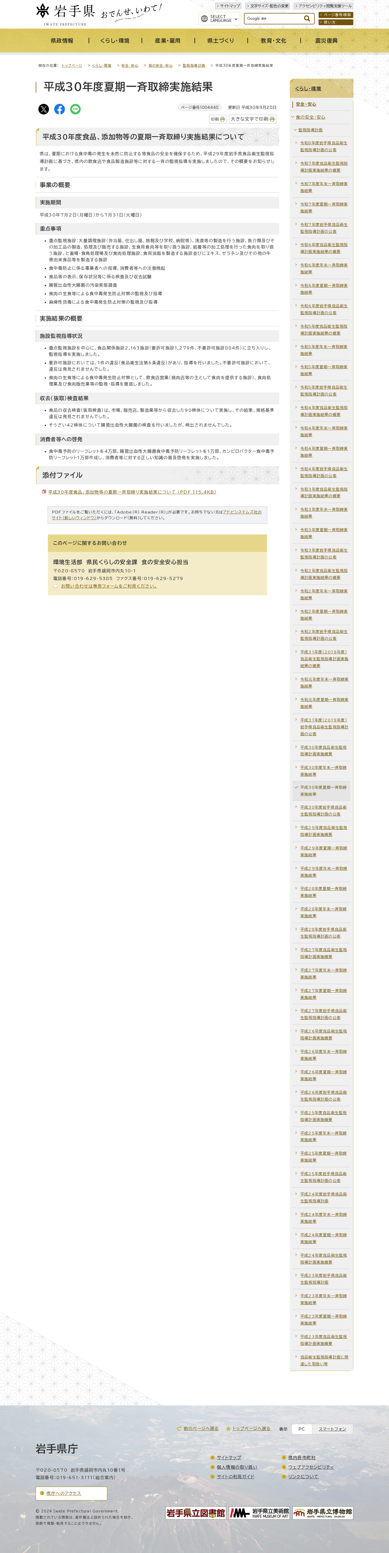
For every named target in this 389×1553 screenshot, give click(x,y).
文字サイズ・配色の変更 (269, 6)
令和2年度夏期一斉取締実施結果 (324, 614)
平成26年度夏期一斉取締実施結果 (323, 1075)
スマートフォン (332, 1429)
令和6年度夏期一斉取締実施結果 (324, 289)
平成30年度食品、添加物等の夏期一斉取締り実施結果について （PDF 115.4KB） (132, 492)
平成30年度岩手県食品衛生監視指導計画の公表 (323, 810)
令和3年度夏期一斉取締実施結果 (324, 533)
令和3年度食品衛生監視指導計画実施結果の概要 (324, 492)
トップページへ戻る (252, 1428)
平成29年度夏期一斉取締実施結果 (323, 851)
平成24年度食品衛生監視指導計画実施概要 (323, 1258)
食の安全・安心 (160, 65)
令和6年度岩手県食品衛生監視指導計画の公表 (324, 309)
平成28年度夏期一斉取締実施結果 (323, 892)
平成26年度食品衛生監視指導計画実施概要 (323, 1034)
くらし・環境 (101, 65)
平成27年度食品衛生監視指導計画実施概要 (323, 953)
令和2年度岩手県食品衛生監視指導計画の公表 (324, 635)
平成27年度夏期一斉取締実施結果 (323, 994)
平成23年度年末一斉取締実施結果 (323, 1299)
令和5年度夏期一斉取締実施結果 (323, 370)
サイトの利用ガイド (235, 1477)
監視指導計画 (194, 65)
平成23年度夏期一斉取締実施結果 (323, 1319)
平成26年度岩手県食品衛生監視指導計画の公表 (323, 1095)
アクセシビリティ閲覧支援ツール (325, 6)
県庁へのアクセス (64, 1493)
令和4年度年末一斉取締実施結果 (324, 431)
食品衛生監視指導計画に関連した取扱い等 (324, 1360)
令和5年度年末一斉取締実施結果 (323, 350)
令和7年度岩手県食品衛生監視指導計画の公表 (324, 228)
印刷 (215, 119)
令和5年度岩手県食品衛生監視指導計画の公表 (323, 390)
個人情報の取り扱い (237, 1467)
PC (301, 1429)
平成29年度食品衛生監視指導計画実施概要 (323, 831)
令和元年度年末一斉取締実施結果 (324, 682)
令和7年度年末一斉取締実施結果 (324, 187)
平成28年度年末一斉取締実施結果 (323, 912)
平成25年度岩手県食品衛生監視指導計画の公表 (323, 1177)
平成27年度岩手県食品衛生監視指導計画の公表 (323, 1014)
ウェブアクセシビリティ (311, 1467)
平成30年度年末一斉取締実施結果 (323, 771)
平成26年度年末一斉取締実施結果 (323, 1055)
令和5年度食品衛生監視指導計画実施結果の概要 (323, 329)
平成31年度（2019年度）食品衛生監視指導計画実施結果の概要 (324, 659)
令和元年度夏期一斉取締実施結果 (324, 703)
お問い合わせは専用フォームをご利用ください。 (109, 586)
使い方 (330, 22)
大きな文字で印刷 (250, 119)
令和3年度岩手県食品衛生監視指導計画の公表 (324, 553)
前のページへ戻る (201, 1428)
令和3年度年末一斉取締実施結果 (324, 512)
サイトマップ (230, 6)
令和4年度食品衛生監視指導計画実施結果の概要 (324, 411)
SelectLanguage (221, 18)
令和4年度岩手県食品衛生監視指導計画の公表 (324, 472)
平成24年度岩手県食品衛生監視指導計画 (323, 1197)
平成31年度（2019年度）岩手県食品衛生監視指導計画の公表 (324, 727)
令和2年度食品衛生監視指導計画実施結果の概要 (324, 574)
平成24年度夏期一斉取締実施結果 (323, 1238)
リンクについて (303, 1477)
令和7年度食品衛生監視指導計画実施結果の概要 (324, 166)
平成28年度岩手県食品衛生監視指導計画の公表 (323, 932)
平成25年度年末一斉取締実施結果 (323, 1136)
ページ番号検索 (337, 15)
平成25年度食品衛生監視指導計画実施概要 (323, 1116)
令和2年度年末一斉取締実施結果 (324, 594)
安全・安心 (129, 65)
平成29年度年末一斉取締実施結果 (323, 871)
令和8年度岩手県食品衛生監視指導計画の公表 (323, 146)
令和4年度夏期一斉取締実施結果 (324, 451)
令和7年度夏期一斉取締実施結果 (324, 207)
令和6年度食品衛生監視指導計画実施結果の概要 (324, 248)
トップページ (72, 65)
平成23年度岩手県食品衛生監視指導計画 (323, 1278)
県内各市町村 (302, 1457)
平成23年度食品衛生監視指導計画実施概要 (323, 1340)
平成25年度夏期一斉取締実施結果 (323, 1156)
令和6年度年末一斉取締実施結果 (324, 268)
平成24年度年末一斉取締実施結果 (323, 1218)
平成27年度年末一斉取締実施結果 (323, 973)
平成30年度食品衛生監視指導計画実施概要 (323, 750)
